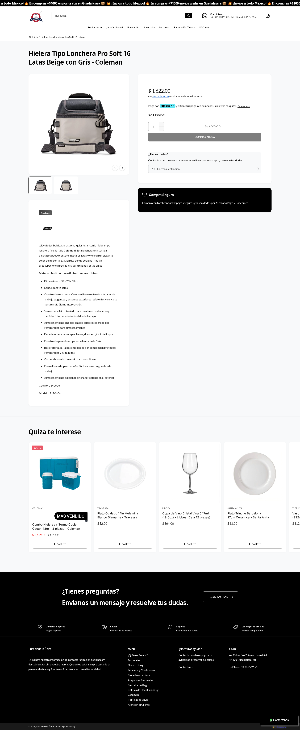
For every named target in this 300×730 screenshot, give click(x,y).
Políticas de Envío (138, 699)
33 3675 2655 (249, 667)
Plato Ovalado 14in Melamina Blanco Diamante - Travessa (117, 515)
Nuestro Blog (135, 665)
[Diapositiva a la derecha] (122, 168)
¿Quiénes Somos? (138, 655)
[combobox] (122, 15)
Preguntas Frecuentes (140, 680)
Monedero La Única (139, 675)
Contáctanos (185, 667)
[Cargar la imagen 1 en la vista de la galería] (40, 185)
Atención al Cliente (139, 704)
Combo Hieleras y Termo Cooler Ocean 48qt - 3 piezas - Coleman (56, 526)
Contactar (219, 597)
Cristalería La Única (45, 726)
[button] (267, 15)
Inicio (35, 36)
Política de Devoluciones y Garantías (143, 692)
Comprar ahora (205, 137)
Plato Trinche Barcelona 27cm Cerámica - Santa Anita (248, 515)
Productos (93, 27)
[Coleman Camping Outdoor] (47, 237)
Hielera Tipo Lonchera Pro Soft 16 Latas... (63, 36)
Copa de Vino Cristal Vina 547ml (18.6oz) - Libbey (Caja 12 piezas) (186, 515)
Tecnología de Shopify (65, 726)
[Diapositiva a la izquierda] (115, 168)
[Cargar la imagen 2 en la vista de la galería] (66, 185)
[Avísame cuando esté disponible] (257, 169)
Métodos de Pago (138, 685)
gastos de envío (160, 96)
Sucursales (134, 660)
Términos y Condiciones (141, 670)
